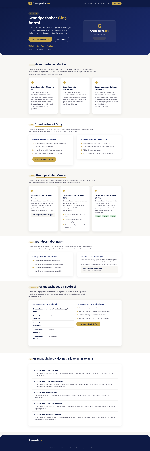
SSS (108, 3)
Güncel (90, 3)
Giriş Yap (117, 3)
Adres (103, 3)
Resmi (97, 3)
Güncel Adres (61, 39)
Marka (91, 440)
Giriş (84, 3)
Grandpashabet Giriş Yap (40, 39)
